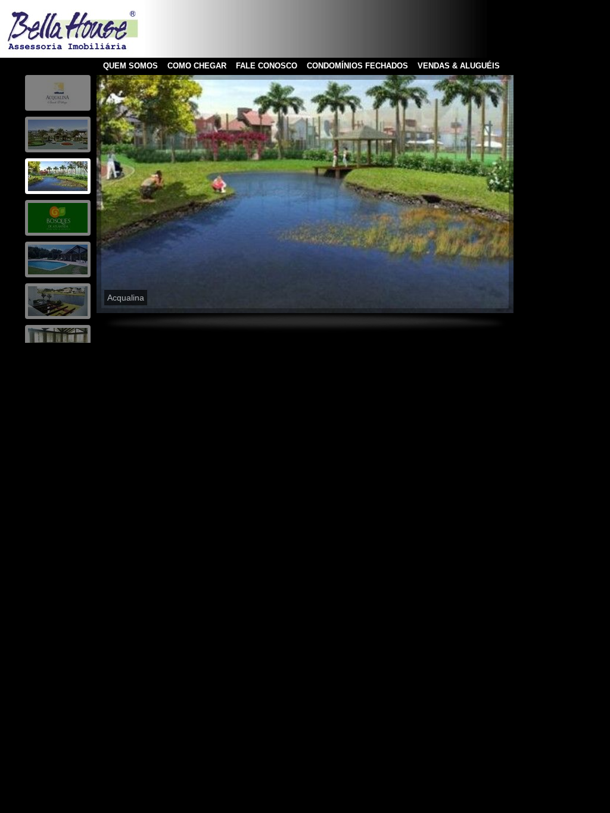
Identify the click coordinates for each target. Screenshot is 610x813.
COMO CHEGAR (196, 65)
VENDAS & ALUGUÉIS (459, 65)
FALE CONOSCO (266, 65)
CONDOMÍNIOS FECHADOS (357, 65)
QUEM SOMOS (130, 65)
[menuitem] (58, 93)
